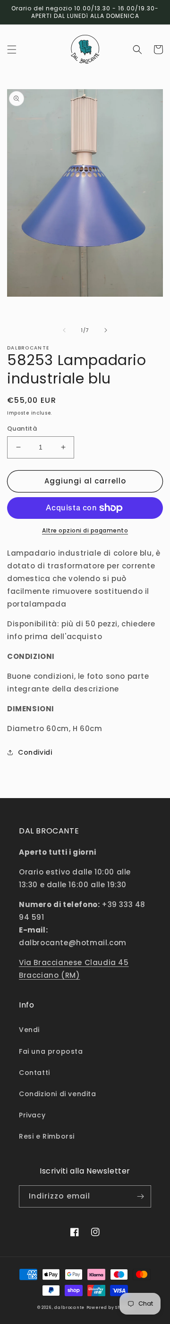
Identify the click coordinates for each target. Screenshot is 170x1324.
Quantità (22, 428)
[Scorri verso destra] (105, 330)
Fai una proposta (51, 1051)
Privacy (32, 1115)
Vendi (29, 1029)
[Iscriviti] (140, 1196)
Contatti (34, 1072)
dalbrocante (69, 1307)
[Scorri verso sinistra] (64, 330)
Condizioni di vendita (57, 1094)
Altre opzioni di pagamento (85, 530)
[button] (11, 49)
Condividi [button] (35, 752)
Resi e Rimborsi (47, 1136)
